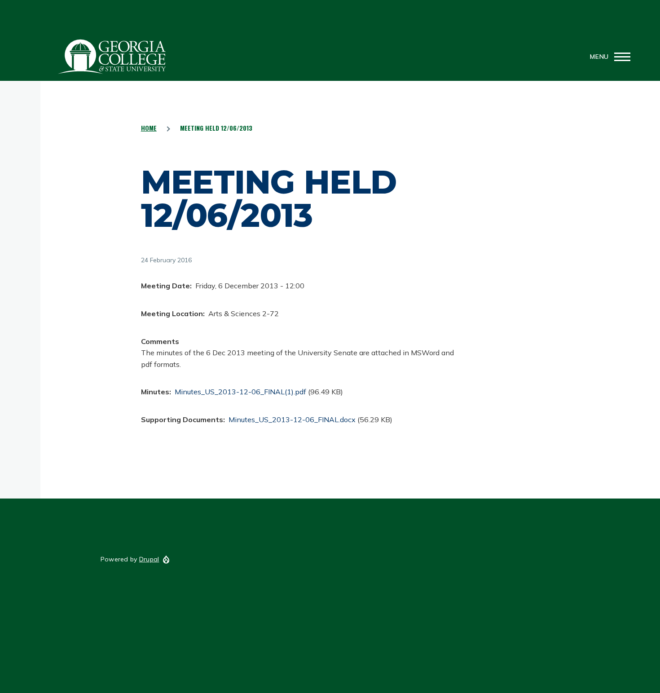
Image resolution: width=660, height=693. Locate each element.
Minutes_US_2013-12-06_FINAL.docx (292, 419)
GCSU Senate (112, 57)
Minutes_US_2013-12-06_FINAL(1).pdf (240, 391)
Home (149, 127)
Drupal (149, 559)
